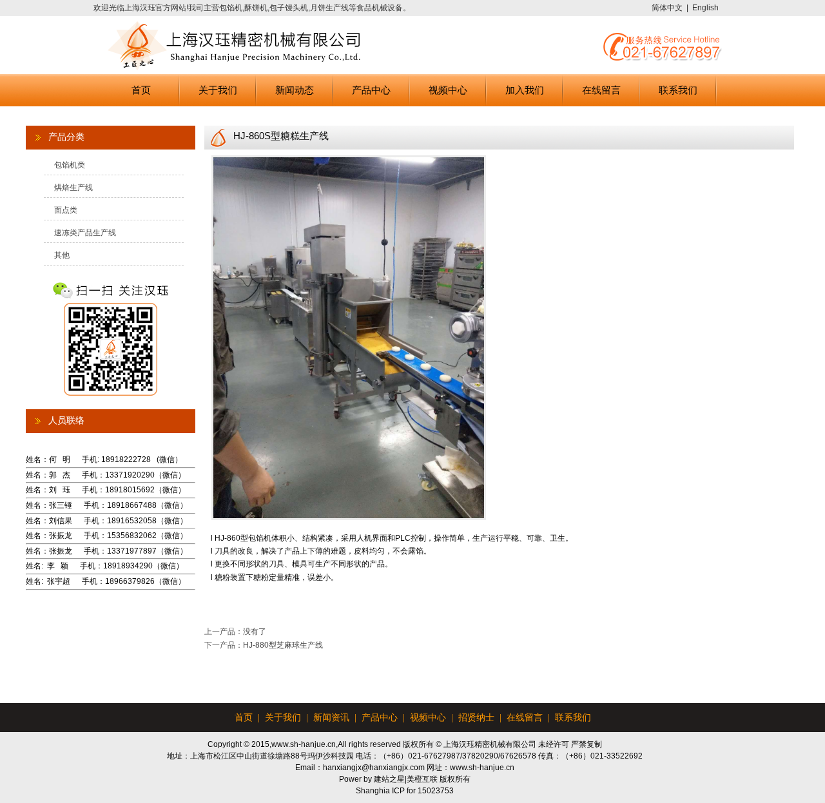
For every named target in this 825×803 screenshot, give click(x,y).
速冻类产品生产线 (85, 232)
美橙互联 (422, 779)
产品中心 (371, 89)
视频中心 (448, 89)
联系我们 (678, 89)
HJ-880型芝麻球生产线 (283, 645)
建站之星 (389, 779)
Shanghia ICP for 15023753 (405, 790)
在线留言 (601, 89)
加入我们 (524, 89)
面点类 (65, 210)
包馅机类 (69, 164)
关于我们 (218, 89)
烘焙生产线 (73, 187)
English (705, 7)
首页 (141, 89)
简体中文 (667, 7)
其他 (62, 255)
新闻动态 (294, 89)
